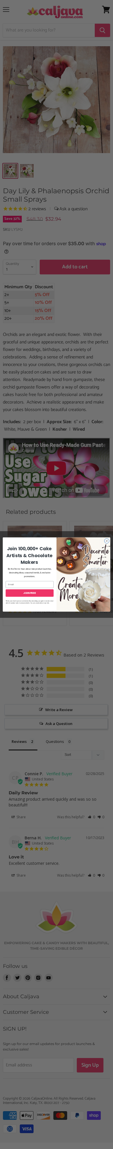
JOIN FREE (29, 593)
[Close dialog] (106, 540)
